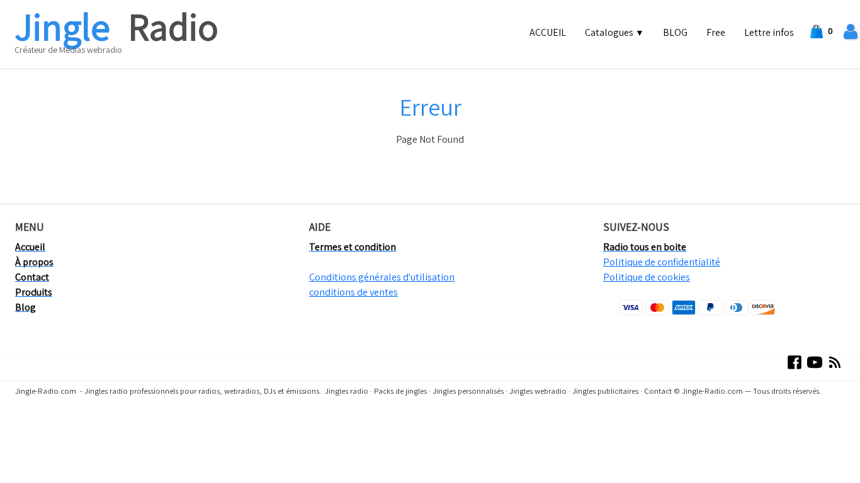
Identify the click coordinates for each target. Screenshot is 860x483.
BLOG (675, 32)
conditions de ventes (353, 292)
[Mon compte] (850, 31)
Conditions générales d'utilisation (382, 277)
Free (715, 32)
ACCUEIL (547, 32)
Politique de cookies (646, 277)
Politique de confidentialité (661, 262)
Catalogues (614, 32)
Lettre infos (769, 32)
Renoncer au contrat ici (55, 427)
